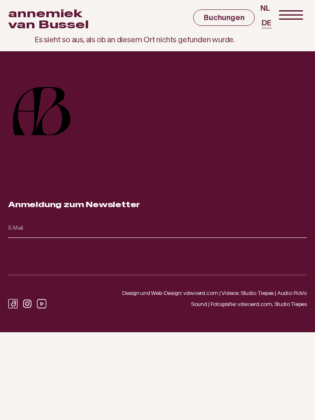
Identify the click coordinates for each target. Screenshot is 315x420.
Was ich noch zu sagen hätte (170, 158)
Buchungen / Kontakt (254, 172)
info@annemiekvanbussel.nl (50, 172)
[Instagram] (27, 303)
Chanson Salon (142, 119)
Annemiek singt (144, 132)
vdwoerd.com (200, 293)
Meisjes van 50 (143, 145)
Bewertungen (239, 158)
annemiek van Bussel (48, 19)
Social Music (137, 172)
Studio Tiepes (257, 293)
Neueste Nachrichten (255, 132)
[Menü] (291, 15)
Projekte (130, 106)
